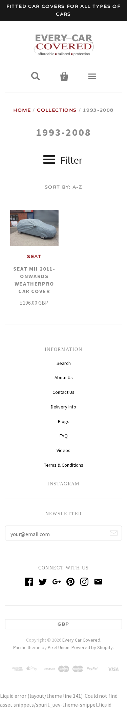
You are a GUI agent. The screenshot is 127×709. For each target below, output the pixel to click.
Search (64, 363)
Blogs (63, 421)
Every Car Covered (81, 640)
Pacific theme (27, 647)
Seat (34, 256)
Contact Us (63, 392)
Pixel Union (58, 647)
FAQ (64, 436)
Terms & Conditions (63, 465)
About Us (64, 377)
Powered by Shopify (92, 647)
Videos (63, 450)
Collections (57, 110)
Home (22, 110)
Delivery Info (63, 407)
